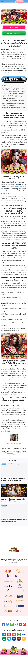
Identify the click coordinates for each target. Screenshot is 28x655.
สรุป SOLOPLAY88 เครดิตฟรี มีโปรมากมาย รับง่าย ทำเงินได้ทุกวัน (14, 108)
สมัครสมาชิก (14, 28)
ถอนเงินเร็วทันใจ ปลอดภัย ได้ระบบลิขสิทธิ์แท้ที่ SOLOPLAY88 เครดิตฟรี (13, 104)
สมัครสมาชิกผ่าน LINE (15, 33)
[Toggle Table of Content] (23, 86)
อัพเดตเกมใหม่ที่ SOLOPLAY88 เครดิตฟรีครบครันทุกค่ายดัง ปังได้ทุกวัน (13, 98)
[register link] (14, 10)
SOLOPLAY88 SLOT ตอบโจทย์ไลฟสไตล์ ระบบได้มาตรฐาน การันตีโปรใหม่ (13, 479)
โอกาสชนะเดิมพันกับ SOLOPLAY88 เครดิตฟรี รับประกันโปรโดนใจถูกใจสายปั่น (13, 89)
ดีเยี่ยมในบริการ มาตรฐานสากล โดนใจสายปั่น (15, 91)
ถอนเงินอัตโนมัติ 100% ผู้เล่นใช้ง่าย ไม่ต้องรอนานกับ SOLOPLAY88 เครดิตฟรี (13, 94)
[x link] (8, 624)
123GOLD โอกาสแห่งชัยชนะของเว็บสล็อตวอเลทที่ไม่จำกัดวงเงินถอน (14, 521)
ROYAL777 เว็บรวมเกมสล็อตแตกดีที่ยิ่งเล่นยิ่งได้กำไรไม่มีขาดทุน (13, 500)
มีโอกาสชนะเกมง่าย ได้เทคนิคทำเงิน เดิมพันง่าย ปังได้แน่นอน (15, 101)
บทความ (3, 464)
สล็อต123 (21, 647)
